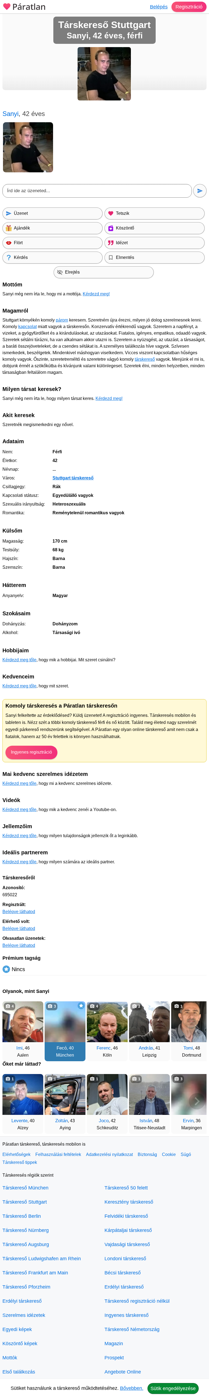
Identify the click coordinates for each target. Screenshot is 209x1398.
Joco (104, 1120)
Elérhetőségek (16, 1154)
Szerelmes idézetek (23, 1315)
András (146, 1048)
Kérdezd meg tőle (19, 659)
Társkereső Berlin (21, 1216)
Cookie (169, 1154)
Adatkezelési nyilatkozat (109, 1154)
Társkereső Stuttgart (24, 1202)
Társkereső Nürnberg (25, 1230)
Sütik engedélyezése (173, 1388)
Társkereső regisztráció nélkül (137, 1301)
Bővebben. (131, 1388)
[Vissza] (12, 1028)
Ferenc (104, 1048)
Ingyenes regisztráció (31, 752)
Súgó (186, 1154)
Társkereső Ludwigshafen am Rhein (41, 1258)
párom (62, 320)
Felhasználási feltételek (58, 1154)
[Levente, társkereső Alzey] (22, 1094)
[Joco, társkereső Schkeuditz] (107, 1094)
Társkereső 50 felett (126, 1188)
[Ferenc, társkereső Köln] (107, 1021)
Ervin (188, 1120)
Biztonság (147, 1154)
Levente (19, 1120)
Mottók (9, 1357)
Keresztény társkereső (128, 1202)
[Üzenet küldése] (200, 190)
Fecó (62, 1048)
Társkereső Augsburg (25, 1244)
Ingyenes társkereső (126, 1315)
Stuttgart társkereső (73, 478)
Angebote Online (122, 1372)
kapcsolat (27, 326)
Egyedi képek (17, 1329)
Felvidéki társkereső (126, 1216)
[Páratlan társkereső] (24, 6)
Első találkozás (18, 1372)
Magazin (113, 1343)
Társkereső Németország (131, 1329)
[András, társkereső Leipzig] (149, 1021)
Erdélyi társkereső (22, 1301)
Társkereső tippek (19, 1162)
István (146, 1120)
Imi (19, 1048)
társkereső (145, 359)
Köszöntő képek (19, 1343)
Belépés (159, 7)
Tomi (188, 1048)
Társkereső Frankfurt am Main (35, 1272)
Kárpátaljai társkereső (128, 1230)
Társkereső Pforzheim (26, 1287)
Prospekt (114, 1357)
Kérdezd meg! (96, 294)
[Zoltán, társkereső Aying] (65, 1094)
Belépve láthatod (18, 911)
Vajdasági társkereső (127, 1244)
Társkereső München (25, 1188)
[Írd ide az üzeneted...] (97, 191)
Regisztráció (189, 7)
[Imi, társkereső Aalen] (22, 1021)
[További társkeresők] (197, 1028)
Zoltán (61, 1120)
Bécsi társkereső (122, 1272)
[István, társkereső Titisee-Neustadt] (149, 1094)
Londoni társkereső (125, 1258)
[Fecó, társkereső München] (65, 1021)
